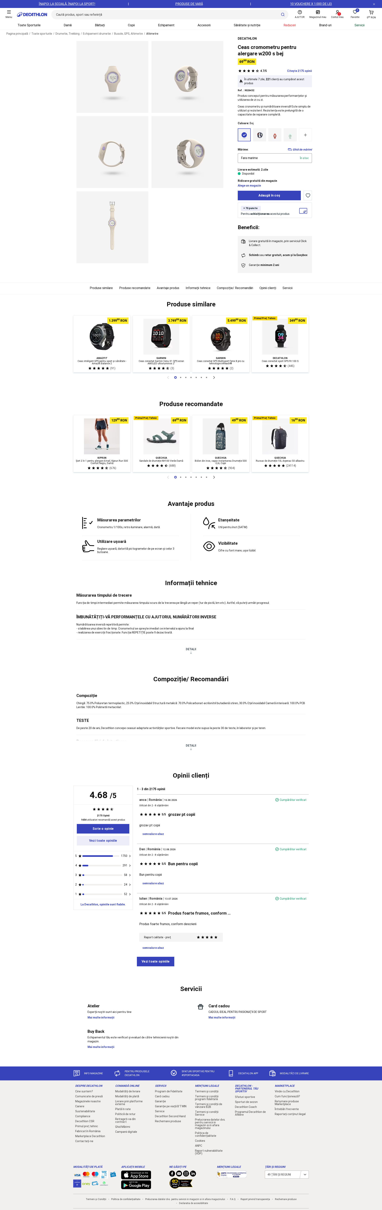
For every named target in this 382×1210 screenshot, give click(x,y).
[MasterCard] (86, 1175)
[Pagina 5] (201, 377)
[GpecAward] (181, 1186)
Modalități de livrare (127, 1091)
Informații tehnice (198, 288)
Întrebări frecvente (287, 1109)
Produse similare (101, 288)
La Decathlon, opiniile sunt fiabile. (103, 904)
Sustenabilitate (85, 1111)
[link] (103, 829)
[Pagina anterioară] (168, 377)
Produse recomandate (134, 288)
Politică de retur (125, 1114)
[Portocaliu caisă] (274, 134)
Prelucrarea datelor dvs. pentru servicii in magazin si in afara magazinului (210, 1123)
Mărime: (243, 149)
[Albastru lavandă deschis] (259, 134)
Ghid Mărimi (122, 1126)
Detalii (191, 649)
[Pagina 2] (185, 377)
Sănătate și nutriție (247, 25)
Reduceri (290, 25)
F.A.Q (233, 1199)
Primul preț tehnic (86, 1126)
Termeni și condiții (206, 1091)
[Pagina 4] (196, 377)
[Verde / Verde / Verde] (290, 134)
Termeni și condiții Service (206, 1113)
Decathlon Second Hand (170, 1116)
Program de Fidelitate (168, 1091)
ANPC (198, 1145)
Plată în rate (123, 1109)
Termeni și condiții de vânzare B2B (208, 1105)
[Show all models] (305, 134)
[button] (191, 304)
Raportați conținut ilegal (290, 1114)
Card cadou (162, 1096)
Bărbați (100, 25)
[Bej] (244, 134)
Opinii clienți (267, 288)
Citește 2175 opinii (286, 70)
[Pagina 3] (191, 377)
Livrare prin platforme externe (129, 1102)
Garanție (160, 1101)
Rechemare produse (168, 1121)
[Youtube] (179, 1174)
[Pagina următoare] (214, 377)
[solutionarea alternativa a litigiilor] (232, 1176)
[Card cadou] (113, 1175)
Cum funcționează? (287, 1096)
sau (278, 255)
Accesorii (204, 25)
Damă (68, 25)
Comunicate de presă (89, 1096)
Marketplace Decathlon (90, 1136)
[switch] (308, 195)
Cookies (200, 1140)
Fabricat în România (87, 1131)
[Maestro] (95, 1175)
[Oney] (86, 1183)
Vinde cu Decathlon (287, 1091)
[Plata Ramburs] (95, 1184)
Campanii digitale (126, 1131)
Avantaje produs (168, 288)
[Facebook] (172, 1174)
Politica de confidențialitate (205, 1134)
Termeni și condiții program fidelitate (206, 1098)
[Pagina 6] (206, 377)
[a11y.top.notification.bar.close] (374, 4)
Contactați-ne (84, 1141)
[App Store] (136, 1177)
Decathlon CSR (84, 1121)
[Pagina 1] (180, 377)
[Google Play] (136, 1187)
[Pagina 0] (175, 377)
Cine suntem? (84, 1091)
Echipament (166, 25)
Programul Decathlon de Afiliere (250, 1113)
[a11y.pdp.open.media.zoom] (112, 77)
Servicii (359, 25)
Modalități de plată (127, 1096)
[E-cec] (77, 1185)
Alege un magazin (249, 185)
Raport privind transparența (255, 1199)
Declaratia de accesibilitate (193, 1203)
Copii (131, 25)
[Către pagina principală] (32, 14)
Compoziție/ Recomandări (235, 288)
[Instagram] (186, 1174)
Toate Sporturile (29, 25)
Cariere (79, 1106)
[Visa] (77, 1174)
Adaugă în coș (269, 195)
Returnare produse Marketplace (287, 1102)
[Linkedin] (193, 1174)
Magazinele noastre (88, 1101)
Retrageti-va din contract (125, 1120)
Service (160, 1111)
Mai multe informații (101, 1017)
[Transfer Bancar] (104, 1176)
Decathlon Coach (246, 1106)
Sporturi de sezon (246, 1102)
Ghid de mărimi (302, 149)
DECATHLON (247, 38)
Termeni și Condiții (96, 1199)
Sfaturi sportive (245, 1097)
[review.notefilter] (130, 856)
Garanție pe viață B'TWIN (170, 1106)
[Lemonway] (104, 1183)
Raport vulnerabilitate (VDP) (209, 1152)
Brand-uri (325, 25)
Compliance (82, 1116)
